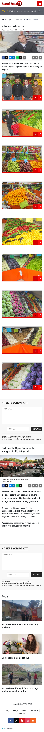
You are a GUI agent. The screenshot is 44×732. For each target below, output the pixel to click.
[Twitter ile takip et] (16, 720)
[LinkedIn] (13, 57)
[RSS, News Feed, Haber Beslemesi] (33, 720)
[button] (33, 57)
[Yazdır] (24, 57)
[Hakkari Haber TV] (12, 3)
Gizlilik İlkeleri (33, 711)
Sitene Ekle (21, 713)
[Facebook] (3, 57)
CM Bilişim (9, 728)
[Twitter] (6, 57)
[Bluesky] (10, 57)
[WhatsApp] (17, 57)
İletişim (23, 711)
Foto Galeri (19, 20)
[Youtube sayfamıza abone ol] (22, 720)
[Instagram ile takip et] (27, 720)
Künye (15, 711)
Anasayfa (8, 20)
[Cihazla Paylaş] (20, 57)
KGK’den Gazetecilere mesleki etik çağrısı (25, 11)
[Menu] (40, 3)
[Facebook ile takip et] (11, 720)
